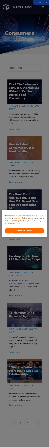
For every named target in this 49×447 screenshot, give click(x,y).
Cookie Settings (13, 221)
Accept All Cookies (24, 230)
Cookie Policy (21, 218)
